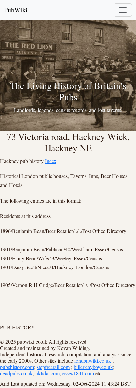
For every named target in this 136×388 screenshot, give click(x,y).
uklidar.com (47, 373)
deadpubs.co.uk (16, 373)
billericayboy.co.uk (93, 367)
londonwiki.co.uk (93, 360)
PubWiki (16, 9)
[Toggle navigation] (123, 10)
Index (50, 160)
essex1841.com (78, 373)
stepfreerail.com (53, 367)
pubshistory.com (17, 367)
